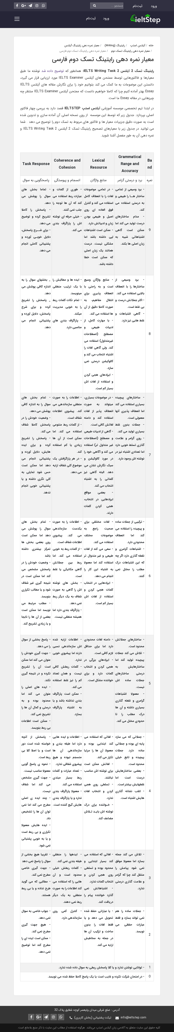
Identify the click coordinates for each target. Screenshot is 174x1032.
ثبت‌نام (137, 6)
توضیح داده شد (52, 71)
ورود (154, 6)
